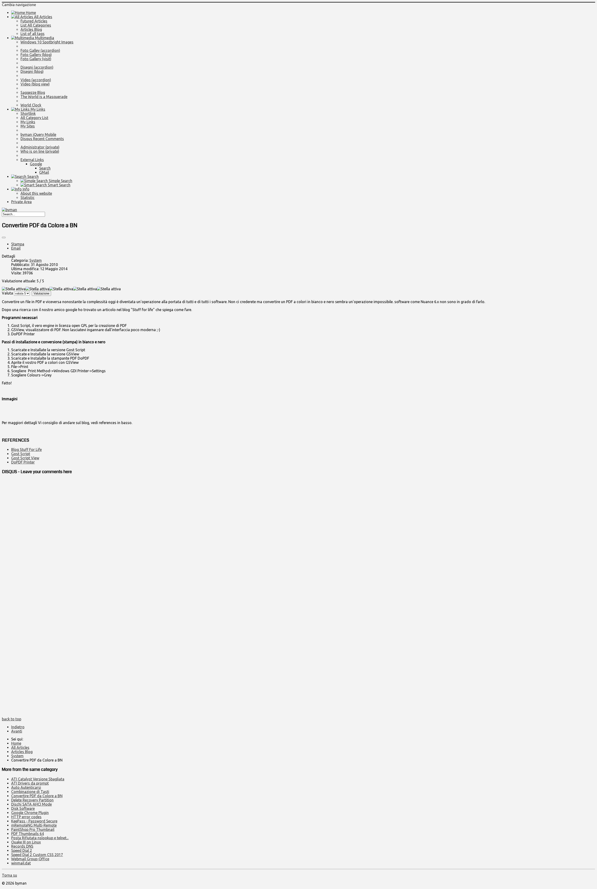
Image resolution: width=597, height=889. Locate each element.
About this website (36, 193)
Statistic (28, 197)
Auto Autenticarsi (26, 787)
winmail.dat (21, 863)
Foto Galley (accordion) (40, 50)
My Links (37, 109)
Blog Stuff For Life (26, 449)
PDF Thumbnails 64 (27, 834)
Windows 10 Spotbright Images (47, 42)
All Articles (42, 17)
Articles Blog (31, 29)
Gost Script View (25, 458)
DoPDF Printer (23, 462)
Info (25, 189)
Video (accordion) (36, 80)
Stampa (17, 244)
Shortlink (28, 113)
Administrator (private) (40, 147)
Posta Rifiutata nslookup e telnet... (40, 838)
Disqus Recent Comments (42, 139)
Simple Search (60, 181)
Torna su (9, 875)
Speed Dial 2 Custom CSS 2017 (37, 855)
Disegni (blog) (32, 71)
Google (36, 164)
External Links (32, 160)
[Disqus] (298, 537)
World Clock (31, 105)
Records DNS (22, 846)
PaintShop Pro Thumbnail (32, 829)
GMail (44, 172)
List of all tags (33, 34)
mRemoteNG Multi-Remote (34, 825)
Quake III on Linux (26, 842)
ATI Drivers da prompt (30, 783)
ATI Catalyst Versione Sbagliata (37, 779)
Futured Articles (34, 21)
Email (16, 248)
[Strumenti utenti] (4, 237)
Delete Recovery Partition (32, 800)
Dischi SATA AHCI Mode (31, 804)
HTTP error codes (26, 817)
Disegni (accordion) (37, 67)
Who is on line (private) (40, 151)
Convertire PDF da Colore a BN (36, 796)
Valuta (7, 293)
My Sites (28, 126)
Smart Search (58, 185)
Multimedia (44, 38)
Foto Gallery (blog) (36, 55)
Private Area (21, 202)
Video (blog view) (35, 84)
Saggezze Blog (33, 92)
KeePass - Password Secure (34, 821)
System (35, 260)
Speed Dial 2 (21, 850)
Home (30, 13)
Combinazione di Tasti (30, 792)
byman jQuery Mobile (38, 134)
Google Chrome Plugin (30, 813)
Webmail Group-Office (30, 859)
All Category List (34, 118)
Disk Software (23, 808)
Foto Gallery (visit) (36, 59)
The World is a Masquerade (44, 97)
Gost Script (20, 454)
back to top (11, 719)
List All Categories (36, 25)
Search (45, 168)
